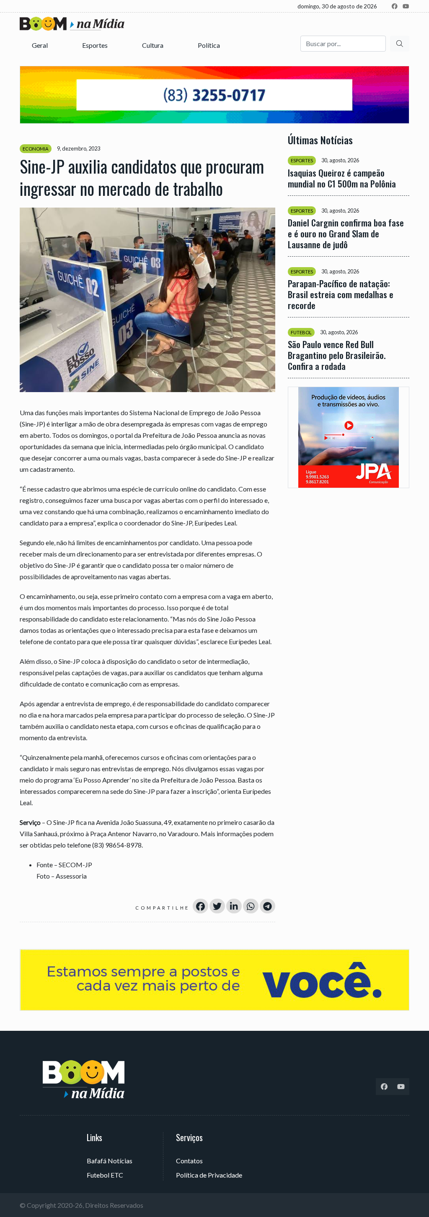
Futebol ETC (105, 1175)
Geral (40, 45)
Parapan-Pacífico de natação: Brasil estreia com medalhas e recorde (340, 294)
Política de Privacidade (209, 1175)
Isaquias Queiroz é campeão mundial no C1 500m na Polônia (342, 178)
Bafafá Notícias (109, 1161)
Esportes (95, 45)
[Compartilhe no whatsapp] (250, 906)
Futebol (301, 332)
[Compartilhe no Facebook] (200, 906)
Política (209, 45)
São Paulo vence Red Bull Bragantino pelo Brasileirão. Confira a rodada (337, 355)
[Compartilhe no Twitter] (217, 906)
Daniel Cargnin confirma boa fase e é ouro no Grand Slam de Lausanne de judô (346, 233)
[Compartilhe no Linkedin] (234, 906)
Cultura (153, 45)
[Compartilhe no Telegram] (267, 906)
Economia (36, 148)
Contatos (189, 1161)
